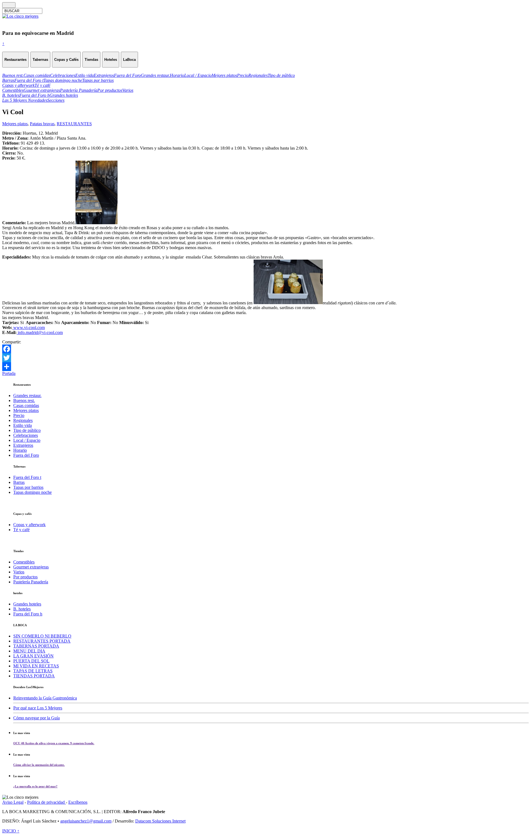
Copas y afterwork (29, 524)
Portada (8, 373)
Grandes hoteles (27, 604)
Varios (18, 572)
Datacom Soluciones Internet (160, 821)
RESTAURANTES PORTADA (42, 641)
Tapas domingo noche (32, 492)
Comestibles (24, 562)
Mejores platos (15, 123)
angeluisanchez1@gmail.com (85, 821)
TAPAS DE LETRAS (33, 671)
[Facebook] (265, 348)
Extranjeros (23, 445)
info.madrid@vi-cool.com (40, 332)
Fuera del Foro (26, 455)
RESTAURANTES (74, 123)
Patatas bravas (42, 123)
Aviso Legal (13, 802)
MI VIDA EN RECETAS (36, 666)
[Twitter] (265, 357)
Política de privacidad (46, 802)
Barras (19, 482)
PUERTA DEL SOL (31, 661)
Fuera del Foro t (27, 477)
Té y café (21, 529)
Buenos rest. (24, 400)
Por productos (25, 577)
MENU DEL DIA (29, 651)
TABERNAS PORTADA (36, 646)
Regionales (23, 420)
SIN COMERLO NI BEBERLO (42, 636)
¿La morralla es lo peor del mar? (35, 786)
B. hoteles (22, 609)
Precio (18, 415)
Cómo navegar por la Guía (36, 718)
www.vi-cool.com (28, 327)
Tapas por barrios (28, 487)
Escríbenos (77, 802)
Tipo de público (27, 430)
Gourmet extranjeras (31, 567)
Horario (20, 450)
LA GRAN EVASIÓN (33, 656)
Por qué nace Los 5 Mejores (37, 708)
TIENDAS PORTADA (34, 675)
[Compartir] (265, 366)
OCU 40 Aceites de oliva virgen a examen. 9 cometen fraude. (53, 743)
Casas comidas (26, 405)
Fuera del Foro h (27, 614)
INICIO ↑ (10, 831)
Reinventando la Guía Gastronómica (45, 698)
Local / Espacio (26, 440)
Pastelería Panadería (30, 581)
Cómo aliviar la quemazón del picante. (39, 764)
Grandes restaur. (27, 395)
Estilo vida (22, 425)
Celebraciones (25, 435)
